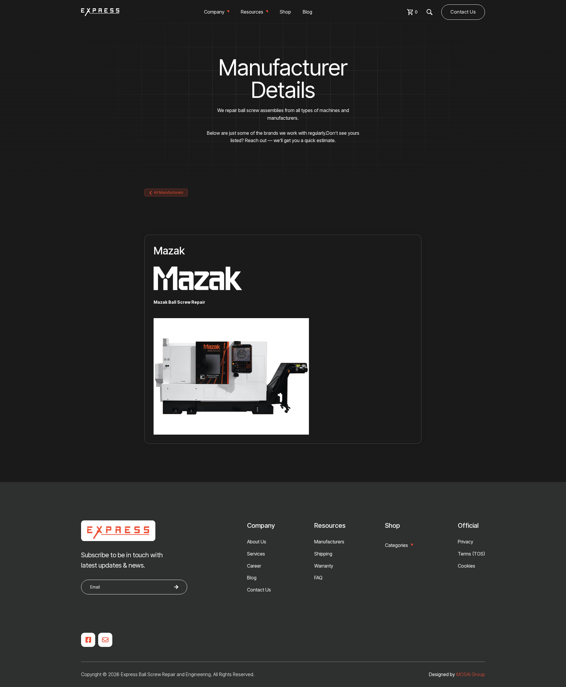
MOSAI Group (470, 674)
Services (256, 554)
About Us (256, 542)
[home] (100, 12)
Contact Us (463, 12)
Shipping (323, 554)
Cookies (466, 566)
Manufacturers (329, 542)
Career (254, 566)
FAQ (318, 578)
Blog (307, 12)
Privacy (465, 542)
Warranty (323, 566)
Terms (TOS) (471, 554)
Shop (285, 12)
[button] (216, 12)
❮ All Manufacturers (166, 192)
